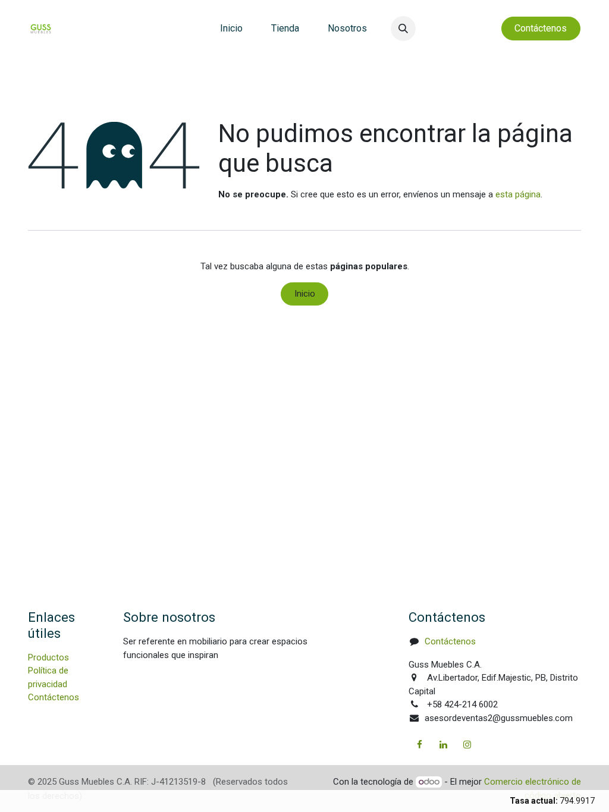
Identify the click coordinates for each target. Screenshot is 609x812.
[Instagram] (467, 745)
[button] (403, 28)
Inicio (304, 293)
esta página (518, 194)
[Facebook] (419, 745)
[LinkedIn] (444, 745)
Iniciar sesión (461, 28)
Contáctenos (53, 697)
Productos (48, 657)
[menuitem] (231, 28)
